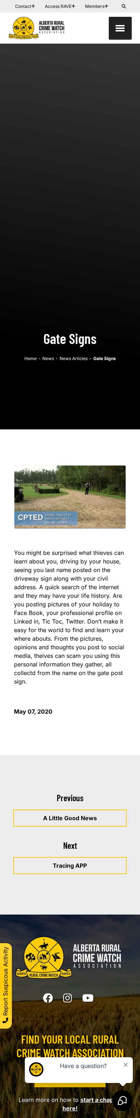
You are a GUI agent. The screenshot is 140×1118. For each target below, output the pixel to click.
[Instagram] (67, 998)
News (48, 358)
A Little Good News (70, 818)
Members (94, 6)
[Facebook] (48, 998)
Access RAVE (58, 6)
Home (30, 358)
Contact (23, 6)
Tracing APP (70, 865)
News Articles (74, 358)
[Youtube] (88, 998)
